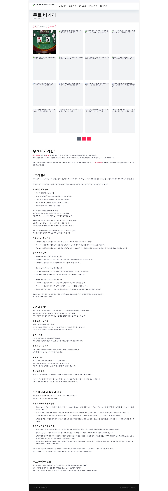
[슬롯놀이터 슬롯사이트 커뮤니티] (44, 4)
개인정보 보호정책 (124, 487)
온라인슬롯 (82, 6)
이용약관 (133, 487)
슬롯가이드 (103, 6)
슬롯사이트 (72, 6)
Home (34, 18)
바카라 (47, 155)
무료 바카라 (36, 155)
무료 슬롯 (52, 26)
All (35, 26)
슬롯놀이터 (62, 6)
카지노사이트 (93, 6)
